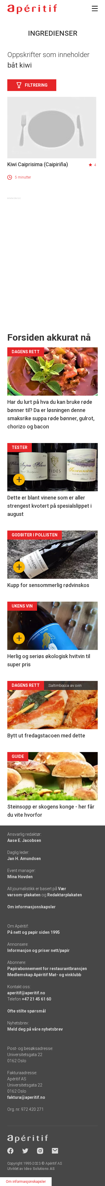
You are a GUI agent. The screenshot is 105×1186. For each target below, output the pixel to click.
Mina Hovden (20, 876)
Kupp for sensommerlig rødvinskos (48, 585)
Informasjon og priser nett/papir (38, 950)
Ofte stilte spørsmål (26, 1011)
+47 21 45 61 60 (36, 999)
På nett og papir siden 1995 (33, 932)
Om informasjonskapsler (31, 906)
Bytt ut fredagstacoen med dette (46, 735)
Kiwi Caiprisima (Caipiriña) (37, 164)
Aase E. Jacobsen (24, 840)
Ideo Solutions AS (39, 1169)
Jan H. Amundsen (24, 858)
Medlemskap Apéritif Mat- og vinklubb (44, 974)
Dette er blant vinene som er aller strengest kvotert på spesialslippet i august (49, 506)
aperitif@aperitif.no (26, 993)
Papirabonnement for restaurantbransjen (47, 968)
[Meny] (95, 8)
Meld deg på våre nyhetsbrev (35, 1029)
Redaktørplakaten (64, 894)
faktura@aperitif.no (26, 1097)
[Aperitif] (32, 9)
